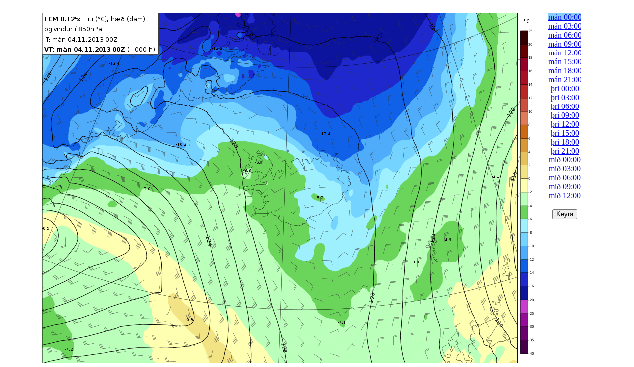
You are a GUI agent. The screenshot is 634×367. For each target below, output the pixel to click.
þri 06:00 (565, 106)
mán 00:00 (564, 17)
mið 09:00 (565, 186)
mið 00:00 (565, 160)
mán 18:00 (564, 70)
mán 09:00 (564, 44)
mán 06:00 (564, 35)
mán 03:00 (564, 26)
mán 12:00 (564, 53)
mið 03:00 (565, 168)
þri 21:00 (565, 151)
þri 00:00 (565, 88)
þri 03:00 (565, 97)
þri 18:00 (565, 142)
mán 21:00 (564, 79)
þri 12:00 (565, 124)
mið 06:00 (565, 177)
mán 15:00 (564, 61)
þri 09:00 (565, 115)
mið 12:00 (565, 195)
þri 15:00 (565, 133)
